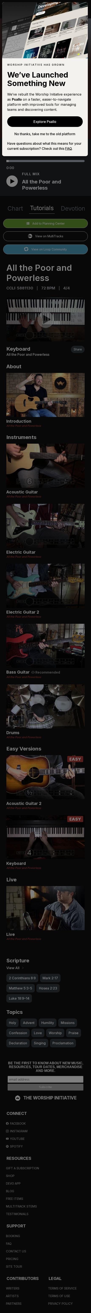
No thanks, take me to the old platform (44, 134)
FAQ (68, 148)
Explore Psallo (44, 121)
